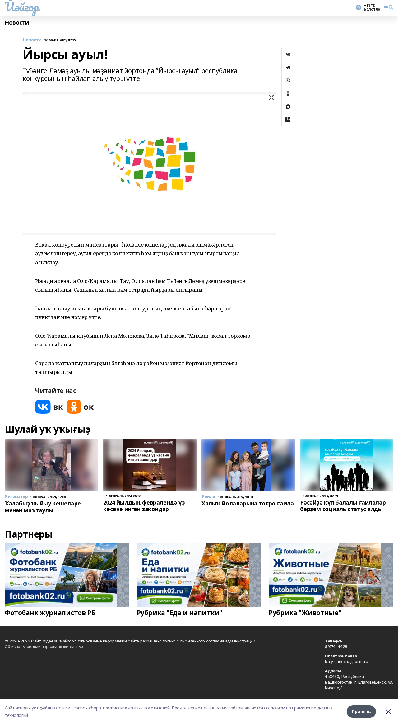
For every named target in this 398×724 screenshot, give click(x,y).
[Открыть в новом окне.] (49, 407)
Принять (361, 711)
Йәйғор (22, 7)
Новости (17, 22)
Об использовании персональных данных (44, 646)
